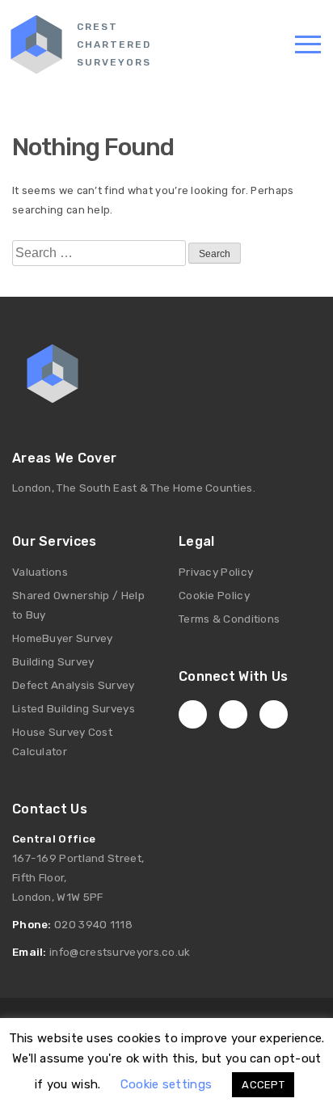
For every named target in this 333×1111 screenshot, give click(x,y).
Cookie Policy (214, 595)
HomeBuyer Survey (62, 638)
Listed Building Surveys (73, 708)
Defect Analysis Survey (73, 684)
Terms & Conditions (229, 618)
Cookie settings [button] (166, 1084)
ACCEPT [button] (263, 1085)
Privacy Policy (216, 571)
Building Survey (53, 661)
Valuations (40, 571)
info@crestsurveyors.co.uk (120, 951)
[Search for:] (99, 253)
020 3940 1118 (93, 924)
